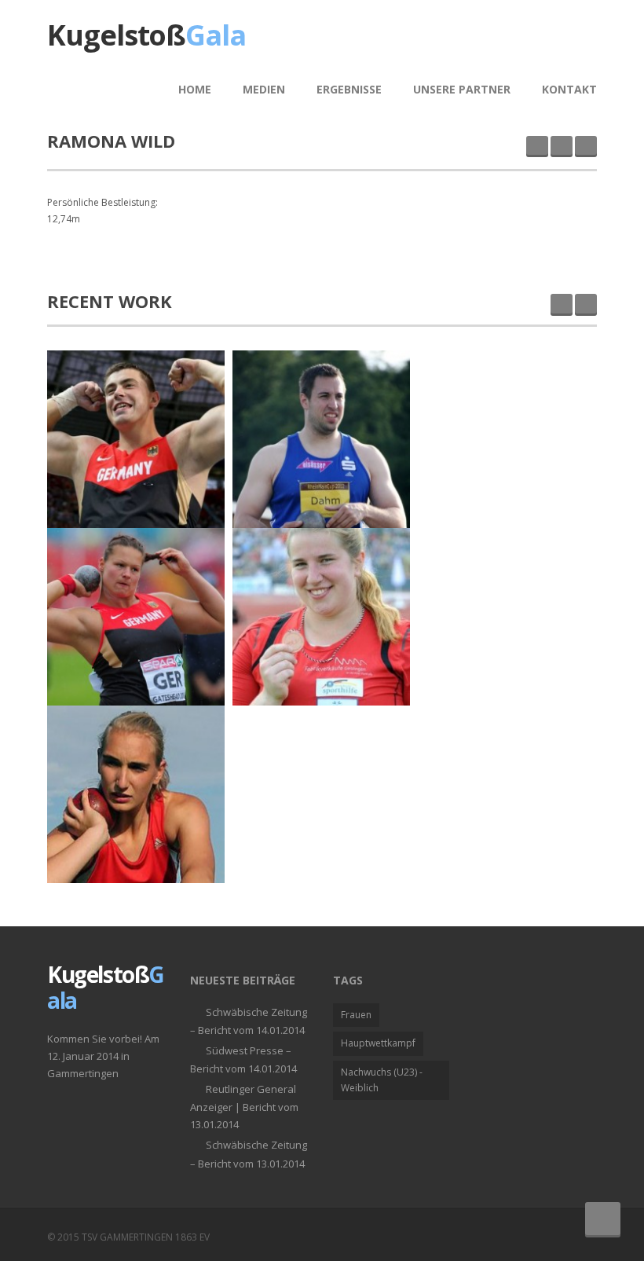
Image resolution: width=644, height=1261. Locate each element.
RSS (581, 1235)
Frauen (356, 1014)
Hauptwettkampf (378, 1043)
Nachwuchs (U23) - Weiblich (382, 1079)
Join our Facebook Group (543, 1235)
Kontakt (569, 89)
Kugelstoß (146, 35)
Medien (264, 89)
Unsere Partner (461, 89)
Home (194, 89)
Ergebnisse (349, 89)
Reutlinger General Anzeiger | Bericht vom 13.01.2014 (244, 1106)
